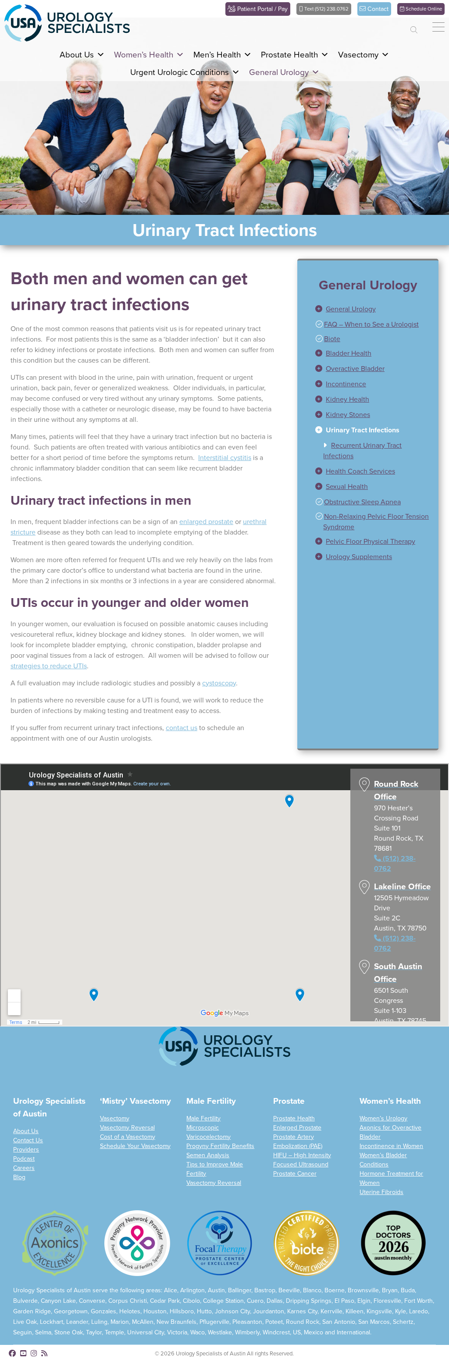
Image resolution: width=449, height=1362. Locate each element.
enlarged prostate (206, 538)
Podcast (24, 1175)
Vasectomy (114, 1135)
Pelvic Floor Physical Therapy (370, 558)
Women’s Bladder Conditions (383, 1176)
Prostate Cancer (295, 1190)
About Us (26, 1147)
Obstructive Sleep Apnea (362, 519)
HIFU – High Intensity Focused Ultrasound (302, 1176)
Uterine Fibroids (381, 1208)
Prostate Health (294, 1135)
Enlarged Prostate (297, 1144)
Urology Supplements (359, 574)
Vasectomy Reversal (127, 1144)
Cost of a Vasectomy (127, 1153)
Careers (24, 1184)
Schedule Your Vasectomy (135, 1162)
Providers (26, 1166)
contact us (181, 744)
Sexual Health (347, 504)
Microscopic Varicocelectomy (208, 1149)
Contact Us (28, 1157)
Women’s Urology (383, 1135)
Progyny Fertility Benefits (220, 1162)
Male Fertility (203, 1135)
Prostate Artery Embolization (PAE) (297, 1158)
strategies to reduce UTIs (49, 682)
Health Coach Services (360, 488)
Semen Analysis (207, 1172)
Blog (19, 1193)
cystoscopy (219, 700)
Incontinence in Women (391, 1162)
